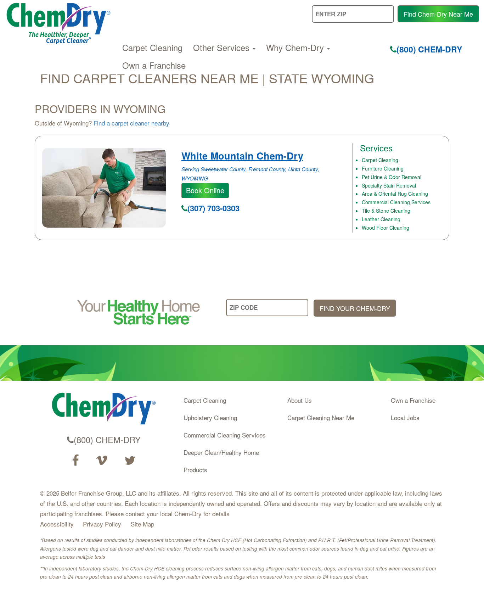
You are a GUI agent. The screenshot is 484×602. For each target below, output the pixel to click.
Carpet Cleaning (152, 47)
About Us (299, 400)
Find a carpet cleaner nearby (131, 122)
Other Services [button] (222, 47)
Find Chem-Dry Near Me (438, 13)
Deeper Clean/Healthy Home (221, 452)
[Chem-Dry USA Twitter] (130, 461)
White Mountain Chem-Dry (242, 155)
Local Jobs (405, 417)
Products (195, 469)
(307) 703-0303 (213, 208)
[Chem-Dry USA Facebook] (75, 461)
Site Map (142, 523)
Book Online (205, 190)
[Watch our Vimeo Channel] (102, 461)
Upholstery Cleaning (210, 417)
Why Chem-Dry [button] (296, 47)
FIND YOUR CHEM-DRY (355, 308)
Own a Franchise (154, 65)
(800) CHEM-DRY (429, 49)
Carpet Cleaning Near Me (320, 417)
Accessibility (57, 523)
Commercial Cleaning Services (225, 434)
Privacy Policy (102, 523)
